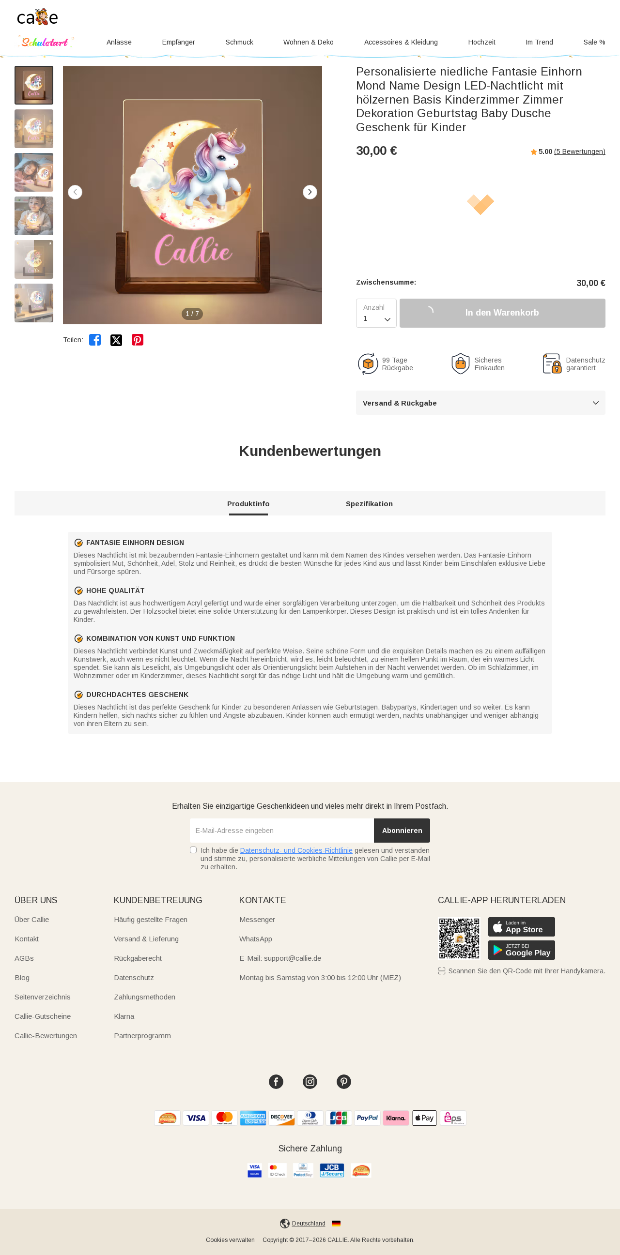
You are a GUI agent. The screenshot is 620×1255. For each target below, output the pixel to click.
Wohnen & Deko (308, 42)
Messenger (257, 919)
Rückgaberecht (138, 958)
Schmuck (239, 42)
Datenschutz (134, 977)
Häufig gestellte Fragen (150, 919)
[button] (310, 192)
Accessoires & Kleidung (401, 42)
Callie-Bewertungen (46, 1035)
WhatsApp (255, 939)
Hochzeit (482, 42)
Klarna (124, 1016)
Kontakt (27, 939)
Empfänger (178, 42)
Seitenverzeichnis (43, 997)
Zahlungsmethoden (144, 997)
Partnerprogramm (142, 1035)
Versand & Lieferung (146, 939)
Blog (22, 977)
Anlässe (119, 42)
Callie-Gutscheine (43, 1016)
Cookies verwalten (230, 1240)
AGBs (24, 958)
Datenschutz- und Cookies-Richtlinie (296, 850)
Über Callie (32, 919)
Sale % (594, 42)
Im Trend (539, 42)
